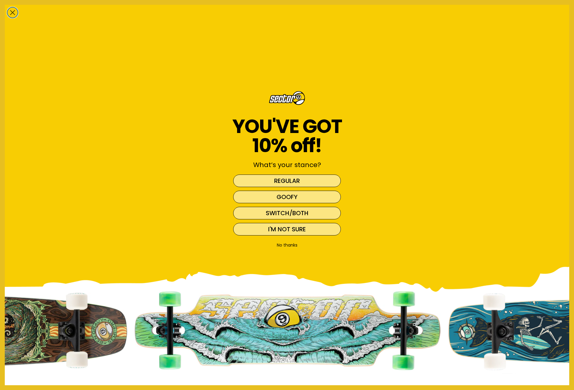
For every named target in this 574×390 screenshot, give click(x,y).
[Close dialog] (12, 12)
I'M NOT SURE (287, 229)
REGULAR (287, 181)
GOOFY (287, 197)
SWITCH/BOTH (287, 213)
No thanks (287, 245)
